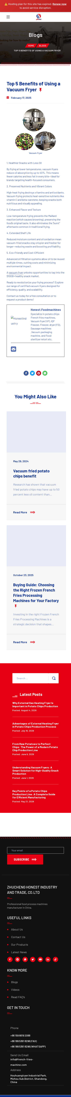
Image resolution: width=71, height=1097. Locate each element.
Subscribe (21, 859)
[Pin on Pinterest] (39, 373)
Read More (20, 512)
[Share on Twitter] (32, 373)
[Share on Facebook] (26, 373)
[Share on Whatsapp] (45, 373)
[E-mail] (13, 350)
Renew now (60, 4)
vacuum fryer (16, 272)
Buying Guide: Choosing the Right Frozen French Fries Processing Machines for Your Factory (36, 592)
